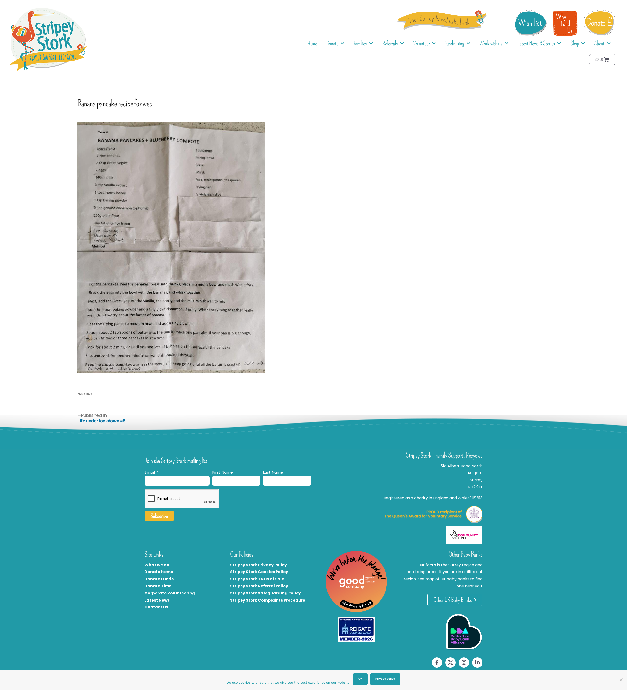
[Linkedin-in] (477, 662)
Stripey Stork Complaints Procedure (267, 600)
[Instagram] (464, 662)
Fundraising (454, 43)
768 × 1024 (84, 394)
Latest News (157, 600)
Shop (574, 43)
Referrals (390, 43)
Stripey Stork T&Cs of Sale (257, 579)
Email (150, 472)
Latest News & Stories (536, 43)
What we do (157, 565)
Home (312, 43)
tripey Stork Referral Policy (260, 586)
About (599, 43)
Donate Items (159, 572)
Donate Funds (159, 579)
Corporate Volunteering (170, 593)
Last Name (273, 472)
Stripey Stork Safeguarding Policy (265, 593)
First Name (222, 472)
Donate (332, 43)
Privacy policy (385, 678)
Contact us (156, 607)
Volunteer (421, 43)
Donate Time (158, 586)
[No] (620, 679)
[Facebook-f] (437, 662)
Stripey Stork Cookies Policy (259, 572)
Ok (360, 678)
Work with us (490, 43)
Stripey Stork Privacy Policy (258, 565)
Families (360, 43)
